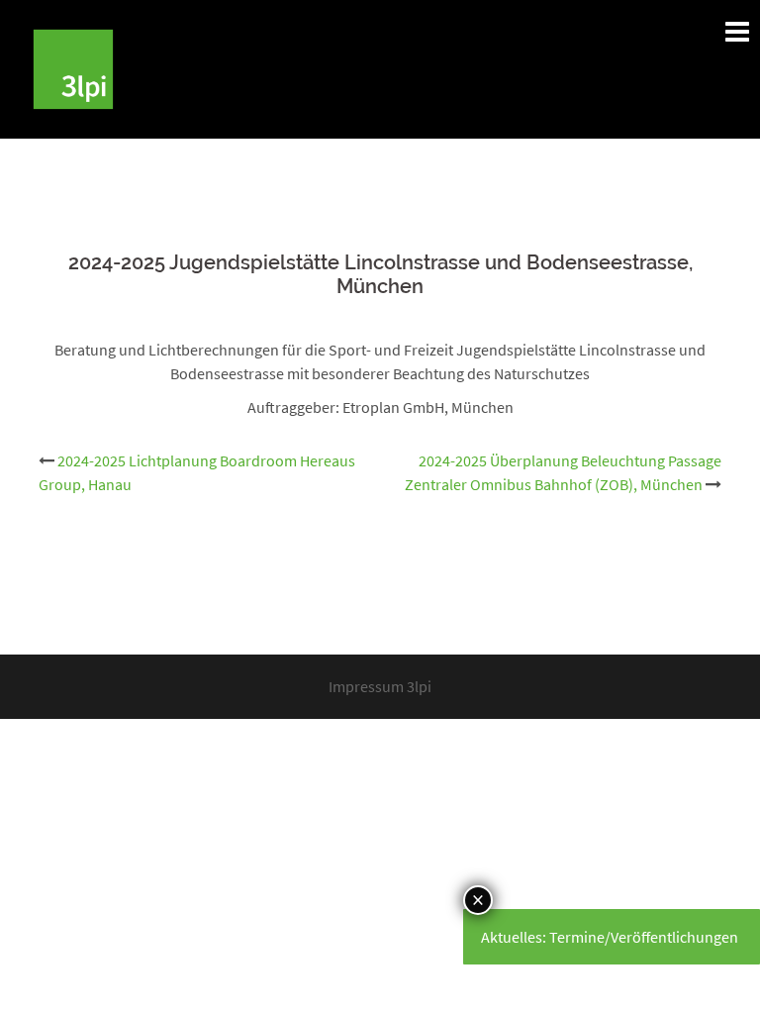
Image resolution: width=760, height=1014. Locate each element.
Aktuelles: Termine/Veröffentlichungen (609, 937)
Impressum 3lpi (380, 686)
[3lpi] (73, 67)
